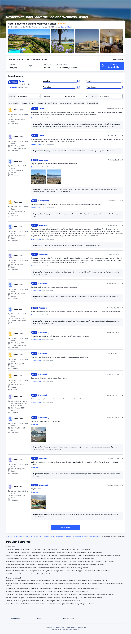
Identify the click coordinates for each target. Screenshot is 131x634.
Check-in (12, 64)
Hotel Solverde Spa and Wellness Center (86, 536)
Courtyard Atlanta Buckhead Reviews (81, 561)
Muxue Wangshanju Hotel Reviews (90, 597)
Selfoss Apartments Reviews (57, 561)
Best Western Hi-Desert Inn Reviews (18, 549)
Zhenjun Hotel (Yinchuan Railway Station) (74, 568)
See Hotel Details (66, 27)
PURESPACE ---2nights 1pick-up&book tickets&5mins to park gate (28, 574)
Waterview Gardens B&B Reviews (17, 558)
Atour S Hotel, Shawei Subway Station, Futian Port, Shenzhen (83, 564)
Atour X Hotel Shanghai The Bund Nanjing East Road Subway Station (29, 571)
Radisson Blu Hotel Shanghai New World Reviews (22, 601)
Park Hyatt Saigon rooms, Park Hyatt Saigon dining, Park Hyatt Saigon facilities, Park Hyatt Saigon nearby (41, 594)
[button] (113, 3)
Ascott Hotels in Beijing (69, 597)
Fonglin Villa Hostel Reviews (85, 555)
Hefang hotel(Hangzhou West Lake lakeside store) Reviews (60, 601)
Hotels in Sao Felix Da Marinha (61, 536)
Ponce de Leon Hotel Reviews (76, 552)
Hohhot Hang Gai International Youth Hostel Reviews (23, 552)
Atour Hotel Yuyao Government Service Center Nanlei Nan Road (27, 568)
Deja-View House (42, 564)
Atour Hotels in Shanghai (87, 594)
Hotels (16, 536)
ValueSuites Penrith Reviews (104, 561)
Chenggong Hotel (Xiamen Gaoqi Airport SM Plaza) (93, 571)
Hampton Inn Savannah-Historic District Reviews (22, 555)
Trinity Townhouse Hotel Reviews (53, 552)
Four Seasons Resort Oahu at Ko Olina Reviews (78, 558)
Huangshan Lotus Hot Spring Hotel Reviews (20, 564)
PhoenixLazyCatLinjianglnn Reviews (82, 604)
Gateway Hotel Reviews (67, 555)
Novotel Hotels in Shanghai (15, 597)
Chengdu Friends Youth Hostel (64, 571)
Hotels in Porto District (41, 536)
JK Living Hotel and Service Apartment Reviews (48, 549)
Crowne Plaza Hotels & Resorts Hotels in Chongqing (43, 597)
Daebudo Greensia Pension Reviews (108, 555)
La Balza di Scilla (55, 564)
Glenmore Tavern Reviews (48, 555)
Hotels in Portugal (26, 536)
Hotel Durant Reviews (95, 552)
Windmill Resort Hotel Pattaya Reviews (78, 549)
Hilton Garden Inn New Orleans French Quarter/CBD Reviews (26, 561)
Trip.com (9, 536)
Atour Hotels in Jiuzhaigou (105, 594)
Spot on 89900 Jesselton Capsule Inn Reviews (45, 558)
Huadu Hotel (54, 568)
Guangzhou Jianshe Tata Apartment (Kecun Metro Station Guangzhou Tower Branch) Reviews (37, 604)
